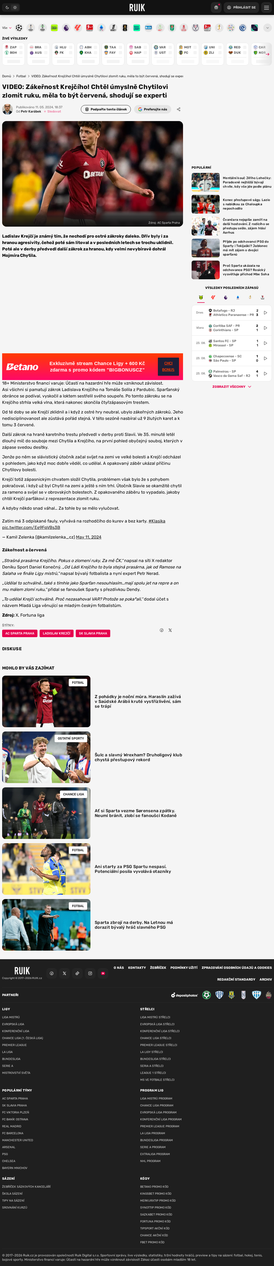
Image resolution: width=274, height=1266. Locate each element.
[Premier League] (225, 297)
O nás (119, 968)
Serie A (7, 1066)
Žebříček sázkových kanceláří (26, 1186)
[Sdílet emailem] (178, 630)
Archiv (266, 979)
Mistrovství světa (16, 1073)
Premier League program (159, 1126)
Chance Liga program (156, 1105)
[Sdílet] (178, 109)
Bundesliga (11, 1059)
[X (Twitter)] (64, 973)
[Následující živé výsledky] (265, 54)
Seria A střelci (151, 1066)
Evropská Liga (13, 1024)
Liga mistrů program (156, 1098)
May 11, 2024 (88, 537)
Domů (6, 76)
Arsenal (8, 1147)
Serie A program (153, 1147)
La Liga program (152, 1133)
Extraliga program (155, 1154)
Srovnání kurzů (14, 1207)
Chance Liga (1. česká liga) (22, 1038)
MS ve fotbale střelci (157, 1080)
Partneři (10, 995)
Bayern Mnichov (14, 1168)
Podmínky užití (183, 968)
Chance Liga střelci (155, 1038)
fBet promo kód (152, 1242)
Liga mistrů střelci (155, 1017)
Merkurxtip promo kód (158, 1200)
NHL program (150, 1161)
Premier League (14, 1045)
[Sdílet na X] (170, 630)
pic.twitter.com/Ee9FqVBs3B (31, 527)
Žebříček (158, 968)
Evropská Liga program (158, 1112)
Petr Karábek (28, 111)
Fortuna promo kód (155, 1221)
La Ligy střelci (151, 1052)
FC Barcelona (12, 1133)
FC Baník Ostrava (15, 1119)
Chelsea (8, 1161)
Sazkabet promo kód (156, 1214)
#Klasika (157, 521)
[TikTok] (77, 973)
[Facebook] (51, 973)
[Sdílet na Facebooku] (161, 630)
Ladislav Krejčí (56, 633)
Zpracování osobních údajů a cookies (237, 968)
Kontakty (137, 968)
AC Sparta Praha (19, 633)
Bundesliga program (156, 1140)
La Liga (7, 1052)
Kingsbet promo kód (156, 1193)
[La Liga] (213, 297)
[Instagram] (90, 973)
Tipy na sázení (13, 1200)
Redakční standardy (236, 979)
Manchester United (17, 1140)
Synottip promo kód (155, 1207)
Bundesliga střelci (155, 1059)
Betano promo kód (154, 1186)
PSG (5, 1154)
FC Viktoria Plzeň (15, 1112)
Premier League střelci (158, 1045)
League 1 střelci (153, 1073)
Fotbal (21, 76)
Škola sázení (12, 1193)
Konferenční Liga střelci (160, 1031)
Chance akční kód (154, 1235)
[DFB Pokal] (250, 297)
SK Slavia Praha (93, 633)
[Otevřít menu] (267, 28)
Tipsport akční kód (155, 1228)
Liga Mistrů (11, 1017)
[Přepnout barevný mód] (11, 7)
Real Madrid (11, 1126)
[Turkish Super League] (262, 297)
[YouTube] (103, 973)
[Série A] (201, 297)
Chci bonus (168, 366)
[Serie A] (238, 297)
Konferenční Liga (15, 1031)
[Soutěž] (216, 7)
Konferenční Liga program (161, 1119)
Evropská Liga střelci (157, 1024)
